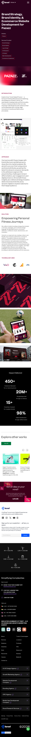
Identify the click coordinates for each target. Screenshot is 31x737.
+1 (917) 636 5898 (11, 616)
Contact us (4, 660)
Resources (4, 653)
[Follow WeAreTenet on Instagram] (6, 518)
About (3, 636)
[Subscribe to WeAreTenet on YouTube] (14, 518)
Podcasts (18, 643)
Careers (3, 657)
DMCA (3, 732)
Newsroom (19, 650)
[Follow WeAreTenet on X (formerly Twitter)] (10, 518)
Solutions (3, 643)
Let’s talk (15, 499)
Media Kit (18, 657)
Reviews (18, 653)
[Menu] (28, 2)
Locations (19, 640)
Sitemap (3, 716)
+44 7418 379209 (10, 613)
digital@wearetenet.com (9, 594)
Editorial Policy (25, 716)
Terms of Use (17, 716)
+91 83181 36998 (11, 609)
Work (2, 650)
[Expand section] (27, 668)
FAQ (17, 647)
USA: (5, 616)
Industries (4, 647)
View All (6, 443)
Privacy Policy (10, 716)
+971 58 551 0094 (12, 606)
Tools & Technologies (22, 636)
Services (3, 640)
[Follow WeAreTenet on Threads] (17, 518)
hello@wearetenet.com (9, 586)
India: (5, 609)
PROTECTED (8, 732)
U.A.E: (5, 606)
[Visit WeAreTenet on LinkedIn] (3, 518)
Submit (25, 535)
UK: (5, 613)
